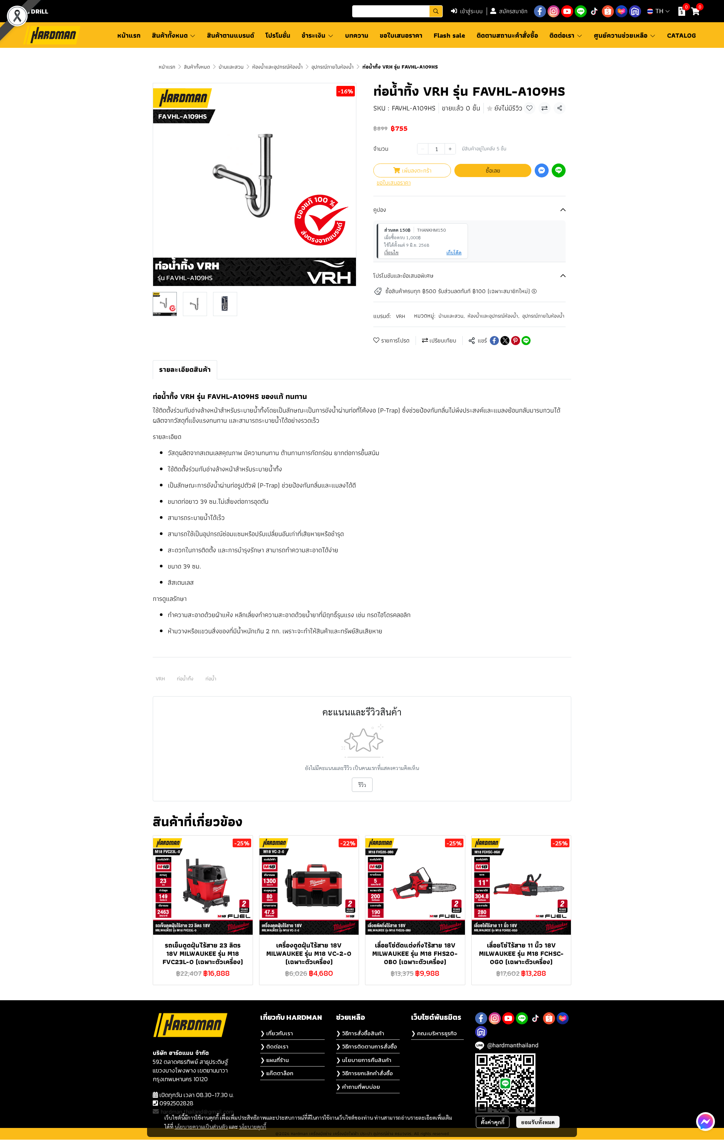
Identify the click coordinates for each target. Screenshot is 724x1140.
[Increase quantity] (450, 149)
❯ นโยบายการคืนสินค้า (363, 1060)
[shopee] (608, 11)
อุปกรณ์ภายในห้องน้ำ (332, 67)
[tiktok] (594, 11)
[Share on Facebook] (494, 340)
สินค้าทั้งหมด (197, 67)
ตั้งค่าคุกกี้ (493, 1122)
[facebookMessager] (705, 1121)
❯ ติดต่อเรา (274, 1046)
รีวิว (362, 784)
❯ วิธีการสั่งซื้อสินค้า (360, 1033)
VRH (400, 316)
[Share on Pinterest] (515, 340)
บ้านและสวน (231, 67)
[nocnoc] (635, 11)
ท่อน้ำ (211, 678)
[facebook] (540, 11)
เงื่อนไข (391, 252)
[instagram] (554, 11)
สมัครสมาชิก (513, 11)
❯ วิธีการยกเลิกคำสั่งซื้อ (364, 1073)
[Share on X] (504, 340)
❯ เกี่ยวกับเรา (276, 1033)
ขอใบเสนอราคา (394, 183)
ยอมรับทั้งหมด (538, 1122)
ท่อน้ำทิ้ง (185, 678)
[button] (397, 11)
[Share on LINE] (526, 340)
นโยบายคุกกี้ (252, 1126)
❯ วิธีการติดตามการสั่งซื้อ (366, 1046)
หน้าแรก (167, 67)
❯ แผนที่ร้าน (274, 1060)
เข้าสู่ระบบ (471, 11)
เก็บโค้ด (454, 252)
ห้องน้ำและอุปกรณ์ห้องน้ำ (277, 67)
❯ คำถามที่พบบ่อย (358, 1086)
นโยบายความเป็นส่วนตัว (201, 1126)
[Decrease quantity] (422, 149)
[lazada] (621, 11)
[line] (581, 11)
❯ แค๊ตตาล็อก (276, 1073)
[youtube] (567, 11)
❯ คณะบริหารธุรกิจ (434, 1033)
